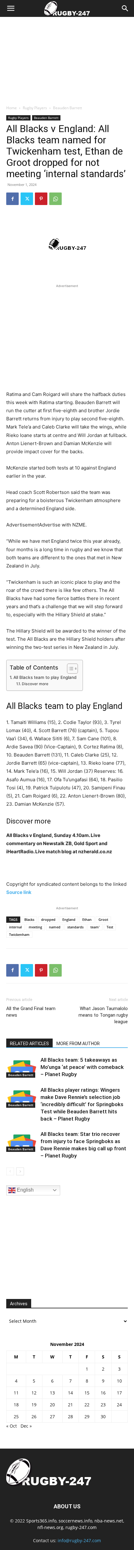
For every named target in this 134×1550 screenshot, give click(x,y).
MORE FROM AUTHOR (78, 1043)
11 (16, 1393)
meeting (35, 927)
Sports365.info (41, 1521)
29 (86, 1416)
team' (95, 927)
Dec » (26, 1426)
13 (52, 1393)
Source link (18, 892)
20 (52, 1405)
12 (33, 1393)
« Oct (11, 1426)
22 (86, 1405)
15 (86, 1393)
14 (70, 1393)
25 (16, 1416)
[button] (11, 8)
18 (16, 1405)
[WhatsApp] (55, 198)
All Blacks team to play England (44, 677)
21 (70, 1405)
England (68, 919)
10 (119, 1381)
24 (119, 1405)
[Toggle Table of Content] (69, 668)
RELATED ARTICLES (29, 1043)
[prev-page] (10, 1171)
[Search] (125, 8)
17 (119, 1393)
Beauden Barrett (67, 107)
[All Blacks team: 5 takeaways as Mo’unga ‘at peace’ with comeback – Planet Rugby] (21, 1067)
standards (75, 927)
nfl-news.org (50, 1527)
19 (33, 1405)
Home (11, 107)
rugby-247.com (81, 1527)
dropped (48, 919)
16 (103, 1393)
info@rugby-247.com (79, 1540)
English (25, 1190)
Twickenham (19, 934)
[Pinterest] (41, 198)
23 (103, 1405)
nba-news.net (108, 1521)
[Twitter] (27, 198)
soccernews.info (75, 1521)
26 (33, 1416)
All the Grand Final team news (30, 1012)
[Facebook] (12, 198)
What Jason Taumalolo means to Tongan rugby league (103, 1015)
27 (52, 1416)
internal (15, 927)
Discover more (35, 683)
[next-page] (20, 1171)
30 (103, 1416)
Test (110, 927)
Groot (103, 919)
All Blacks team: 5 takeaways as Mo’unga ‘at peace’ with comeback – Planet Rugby (82, 1067)
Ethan (87, 919)
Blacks (29, 919)
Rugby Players (35, 107)
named (54, 927)
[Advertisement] (67, 59)
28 (70, 1416)
